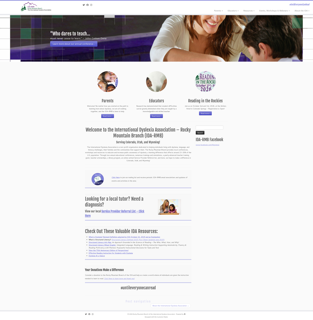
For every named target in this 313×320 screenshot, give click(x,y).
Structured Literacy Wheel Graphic (102, 245)
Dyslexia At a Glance (97, 256)
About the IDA (301, 10)
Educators (232, 10)
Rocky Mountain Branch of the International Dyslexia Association (154, 314)
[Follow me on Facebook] (88, 4)
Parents (218, 10)
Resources (248, 10)
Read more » (107, 116)
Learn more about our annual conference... (74, 43)
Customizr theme (162, 317)
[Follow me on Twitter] (84, 4)
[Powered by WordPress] (185, 313)
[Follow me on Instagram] (92, 4)
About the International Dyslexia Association (170, 305)
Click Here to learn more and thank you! (119, 278)
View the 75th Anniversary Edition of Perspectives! (109, 250)
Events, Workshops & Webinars (273, 10)
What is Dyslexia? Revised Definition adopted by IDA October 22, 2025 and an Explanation (124, 237)
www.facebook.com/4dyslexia (207, 145)
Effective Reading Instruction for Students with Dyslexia (111, 253)
